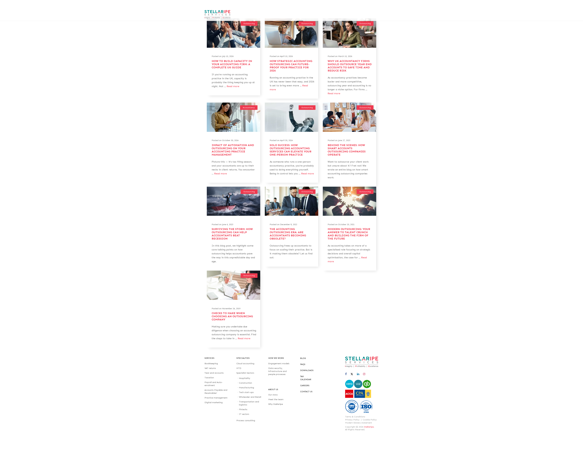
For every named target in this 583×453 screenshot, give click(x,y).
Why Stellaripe (275, 404)
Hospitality (244, 378)
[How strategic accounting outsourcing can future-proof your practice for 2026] (291, 46)
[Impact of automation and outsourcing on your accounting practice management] (233, 130)
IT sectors (244, 414)
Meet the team (275, 399)
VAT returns (210, 368)
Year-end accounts (214, 373)
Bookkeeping (211, 363)
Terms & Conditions (355, 416)
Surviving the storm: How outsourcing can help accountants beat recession (232, 233)
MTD (238, 368)
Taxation (209, 377)
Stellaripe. (369, 427)
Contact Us (306, 391)
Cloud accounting (245, 363)
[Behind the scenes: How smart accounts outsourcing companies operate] (349, 130)
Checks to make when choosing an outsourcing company (232, 316)
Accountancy (249, 108)
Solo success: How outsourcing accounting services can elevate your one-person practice (290, 149)
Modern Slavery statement (358, 422)
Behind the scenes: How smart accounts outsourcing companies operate (347, 149)
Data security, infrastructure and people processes (277, 371)
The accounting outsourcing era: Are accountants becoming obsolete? (288, 233)
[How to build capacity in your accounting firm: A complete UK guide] (233, 46)
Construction (245, 383)
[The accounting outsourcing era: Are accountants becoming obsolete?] (291, 214)
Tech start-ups (246, 392)
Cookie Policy (370, 419)
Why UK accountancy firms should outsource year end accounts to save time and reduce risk (350, 65)
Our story (273, 394)
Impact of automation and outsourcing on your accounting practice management (233, 149)
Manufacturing (246, 387)
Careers (304, 385)
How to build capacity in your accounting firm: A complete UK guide (232, 64)
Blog (303, 358)
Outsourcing (249, 23)
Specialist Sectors (245, 373)
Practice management (216, 397)
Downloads (307, 370)
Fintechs (243, 409)
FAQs (302, 364)
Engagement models (278, 363)
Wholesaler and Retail (250, 397)
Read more (233, 86)
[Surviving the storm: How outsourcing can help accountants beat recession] (233, 214)
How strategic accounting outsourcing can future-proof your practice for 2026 (291, 65)
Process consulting (245, 420)
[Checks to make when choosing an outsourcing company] (233, 298)
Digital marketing (214, 402)
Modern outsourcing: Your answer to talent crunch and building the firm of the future (349, 233)
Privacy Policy (352, 419)
